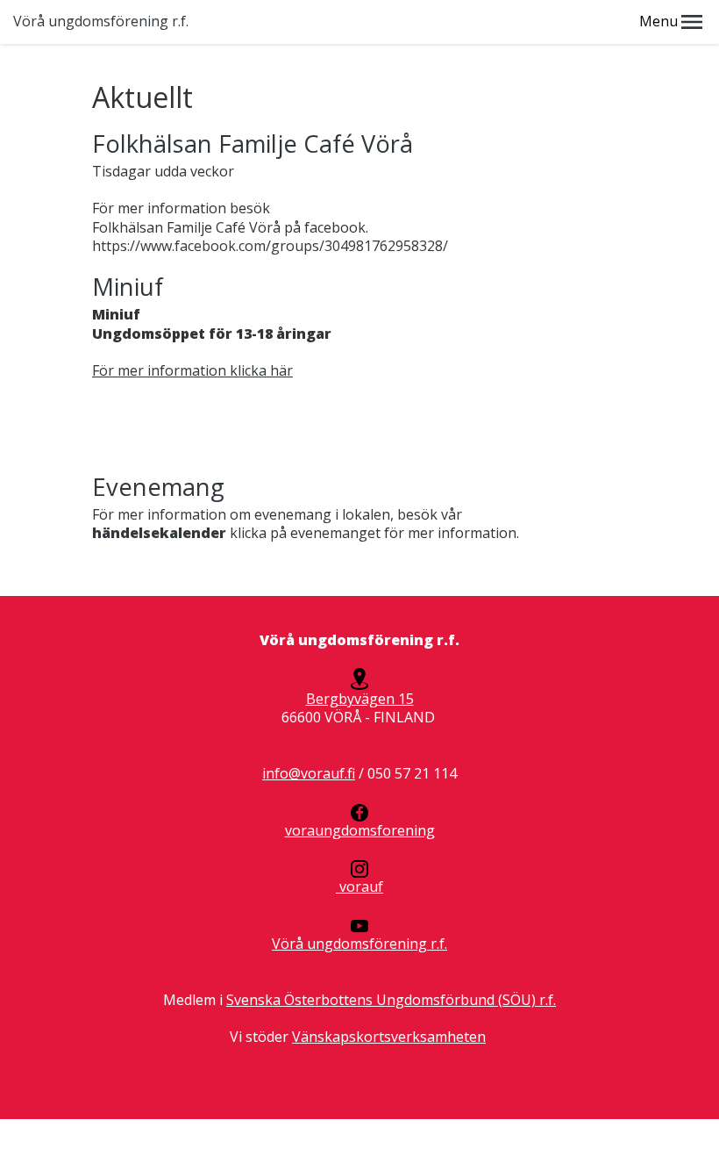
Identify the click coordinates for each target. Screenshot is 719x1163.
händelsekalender (159, 532)
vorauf (359, 886)
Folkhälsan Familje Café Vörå (252, 143)
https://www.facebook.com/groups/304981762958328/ (270, 245)
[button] (692, 22)
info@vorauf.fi (308, 773)
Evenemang (158, 486)
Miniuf (127, 286)
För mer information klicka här (192, 370)
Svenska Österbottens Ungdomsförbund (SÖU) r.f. (391, 999)
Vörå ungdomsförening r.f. (101, 21)
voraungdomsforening (360, 830)
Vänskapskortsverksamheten (389, 1036)
